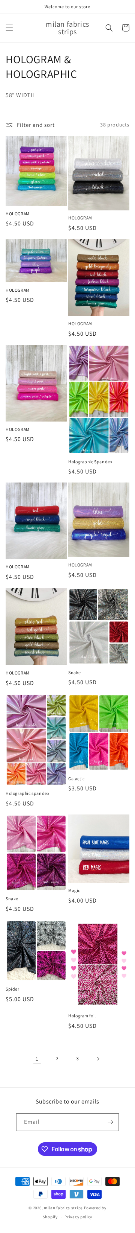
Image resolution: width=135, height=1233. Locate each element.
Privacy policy (78, 1216)
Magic (74, 890)
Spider (13, 989)
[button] (9, 28)
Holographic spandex (27, 793)
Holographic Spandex (90, 461)
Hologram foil (82, 1015)
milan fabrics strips (63, 1207)
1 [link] (37, 1058)
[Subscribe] (110, 1122)
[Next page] (98, 1058)
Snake (74, 672)
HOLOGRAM (18, 213)
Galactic (76, 778)
